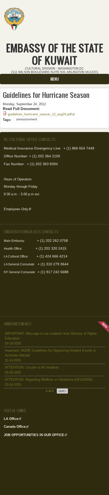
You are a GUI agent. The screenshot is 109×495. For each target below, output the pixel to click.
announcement (26, 119)
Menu (54, 79)
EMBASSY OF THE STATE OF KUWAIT (54, 54)
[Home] (14, 17)
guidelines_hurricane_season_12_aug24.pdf (41, 114)
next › (62, 391)
